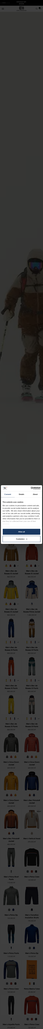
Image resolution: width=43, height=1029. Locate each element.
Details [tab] (21, 494)
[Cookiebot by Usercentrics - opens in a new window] (30, 488)
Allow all (21, 532)
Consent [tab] (7, 494)
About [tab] (35, 494)
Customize (20, 539)
